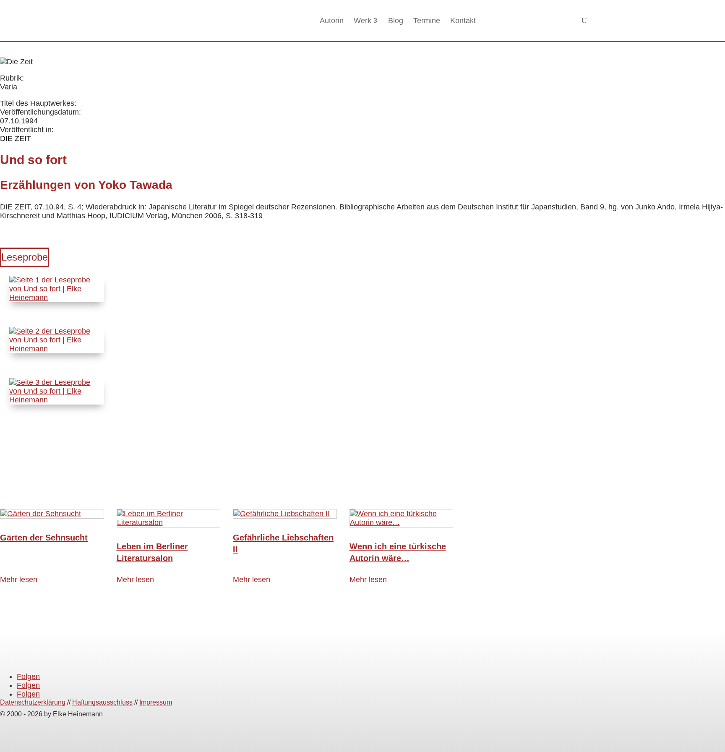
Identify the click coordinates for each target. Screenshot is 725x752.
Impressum (155, 702)
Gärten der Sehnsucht (44, 537)
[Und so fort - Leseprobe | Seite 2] (56, 349)
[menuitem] (332, 20)
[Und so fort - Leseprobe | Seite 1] (56, 297)
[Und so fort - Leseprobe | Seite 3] (56, 400)
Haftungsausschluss (102, 702)
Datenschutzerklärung (32, 702)
